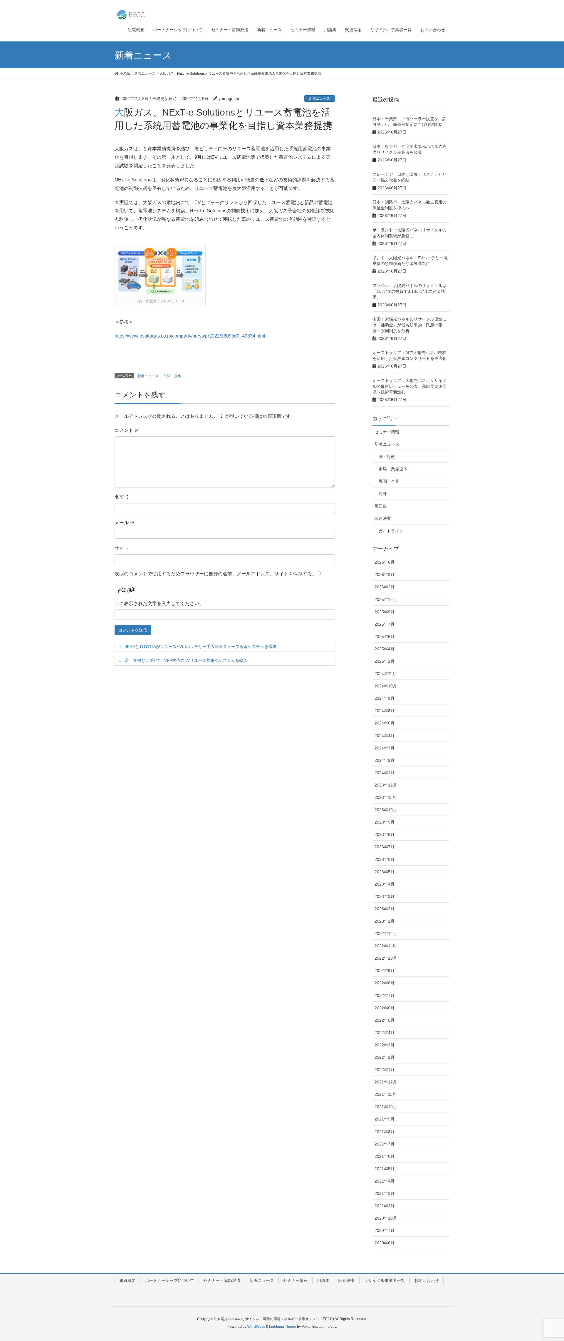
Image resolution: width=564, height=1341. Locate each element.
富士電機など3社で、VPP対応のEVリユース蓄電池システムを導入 (186, 660)
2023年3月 (385, 896)
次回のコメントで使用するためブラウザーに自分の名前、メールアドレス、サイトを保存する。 (216, 573)
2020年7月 (385, 1230)
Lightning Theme (282, 1327)
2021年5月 (385, 1168)
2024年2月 (385, 760)
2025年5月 (385, 636)
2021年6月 (385, 1156)
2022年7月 (385, 995)
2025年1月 (385, 661)
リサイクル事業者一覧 (384, 1280)
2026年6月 (385, 562)
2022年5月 (385, 1020)
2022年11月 (385, 945)
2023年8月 (385, 834)
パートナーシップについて (169, 1280)
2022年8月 (385, 983)
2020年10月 (386, 1218)
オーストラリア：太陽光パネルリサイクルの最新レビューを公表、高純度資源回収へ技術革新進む (409, 386)
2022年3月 (385, 1045)
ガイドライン (391, 531)
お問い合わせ (426, 1280)
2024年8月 (385, 710)
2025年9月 (385, 611)
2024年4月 (385, 735)
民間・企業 (172, 376)
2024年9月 (385, 698)
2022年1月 (385, 1069)
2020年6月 (385, 1242)
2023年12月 (386, 785)
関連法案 (383, 518)
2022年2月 (385, 1057)
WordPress (256, 1327)
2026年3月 (385, 574)
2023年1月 (385, 921)
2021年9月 (385, 1119)
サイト (122, 548)
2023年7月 (385, 846)
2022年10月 (386, 958)
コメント (127, 430)
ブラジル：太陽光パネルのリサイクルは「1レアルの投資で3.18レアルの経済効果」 (409, 291)
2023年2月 (385, 908)
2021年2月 (385, 1205)
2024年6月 (385, 723)
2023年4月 (385, 884)
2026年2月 (385, 587)
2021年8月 (385, 1131)
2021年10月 (386, 1106)
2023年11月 (385, 797)
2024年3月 (385, 748)
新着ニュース (319, 98)
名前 (122, 497)
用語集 (381, 506)
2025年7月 (385, 624)
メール (125, 522)
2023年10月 (386, 809)
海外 (383, 493)
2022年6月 (385, 1008)
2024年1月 (385, 772)
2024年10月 (386, 686)
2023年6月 (385, 859)
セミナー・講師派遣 (221, 1280)
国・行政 (387, 456)
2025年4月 (385, 649)
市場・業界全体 (393, 469)
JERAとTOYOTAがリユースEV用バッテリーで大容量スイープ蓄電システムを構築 (200, 646)
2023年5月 (385, 871)
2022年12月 (386, 933)
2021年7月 (385, 1144)
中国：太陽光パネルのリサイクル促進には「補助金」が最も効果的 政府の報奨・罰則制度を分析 (409, 325)
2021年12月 (386, 1082)
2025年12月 (386, 599)
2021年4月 (385, 1181)
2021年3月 (385, 1193)
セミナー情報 (387, 432)
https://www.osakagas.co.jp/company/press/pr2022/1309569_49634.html (190, 335)
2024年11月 (385, 673)
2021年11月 (385, 1094)
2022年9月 (385, 970)
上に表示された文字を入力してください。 (159, 603)
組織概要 (127, 1280)
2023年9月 (385, 822)
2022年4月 (385, 1032)
